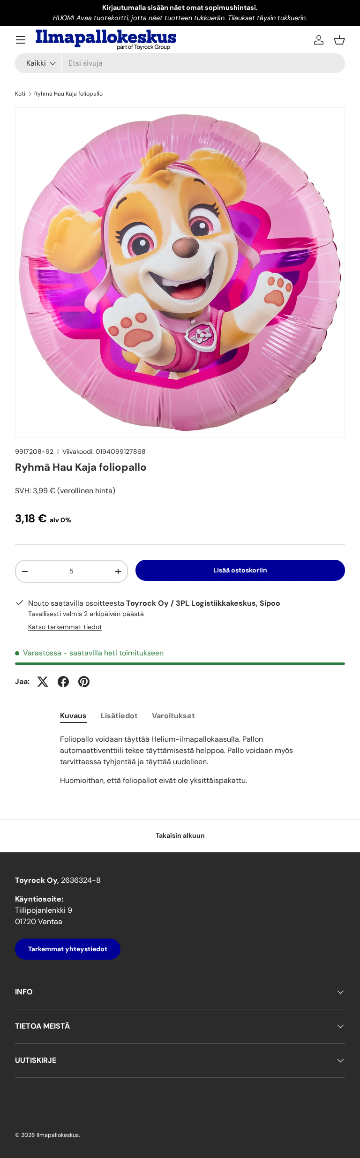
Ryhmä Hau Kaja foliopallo (68, 94)
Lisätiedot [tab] (119, 716)
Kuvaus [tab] (73, 716)
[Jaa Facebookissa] (63, 681)
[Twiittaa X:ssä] (42, 681)
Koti (20, 94)
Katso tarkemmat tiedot (65, 627)
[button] (339, 40)
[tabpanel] (180, 760)
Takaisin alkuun (180, 835)
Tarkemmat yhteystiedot (67, 949)
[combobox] (180, 63)
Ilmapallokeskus (58, 1135)
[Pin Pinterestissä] (84, 681)
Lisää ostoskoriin (240, 570)
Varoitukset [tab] (173, 716)
